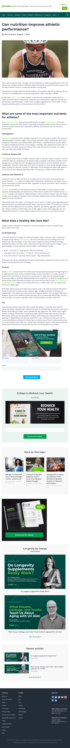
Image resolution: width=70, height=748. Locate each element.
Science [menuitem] (40, 6)
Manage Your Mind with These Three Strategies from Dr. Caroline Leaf (14, 477)
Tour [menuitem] (19, 702)
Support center (56, 720)
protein (9, 272)
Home (3, 15)
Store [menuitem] (20, 696)
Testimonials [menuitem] (22, 712)
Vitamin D (5, 190)
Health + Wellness (27, 15)
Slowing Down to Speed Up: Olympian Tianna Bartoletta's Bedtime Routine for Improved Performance (55, 479)
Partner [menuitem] (20, 715)
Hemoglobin (6, 138)
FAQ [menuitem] (3, 733)
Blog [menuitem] (50, 6)
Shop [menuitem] (64, 8)
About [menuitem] (46, 6)
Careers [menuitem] (4, 705)
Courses (10, 15)
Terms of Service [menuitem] (7, 699)
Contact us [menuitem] (63, 4)
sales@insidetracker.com (59, 711)
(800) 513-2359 (56, 713)
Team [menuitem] (3, 702)
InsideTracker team (11, 122)
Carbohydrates (25, 240)
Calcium (16, 181)
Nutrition (17, 15)
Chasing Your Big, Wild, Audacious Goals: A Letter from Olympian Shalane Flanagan (34, 478)
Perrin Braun (10, 34)
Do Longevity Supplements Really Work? (35, 591)
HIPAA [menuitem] (4, 730)
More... (55, 15)
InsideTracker (15, 97)
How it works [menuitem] (34, 6)
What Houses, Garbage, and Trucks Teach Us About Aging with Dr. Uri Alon (35, 632)
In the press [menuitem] (5, 708)
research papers (50, 122)
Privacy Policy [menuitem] (6, 712)
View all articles (34, 637)
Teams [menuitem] (20, 718)
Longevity (48, 15)
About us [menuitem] (4, 696)
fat (45, 307)
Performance (39, 15)
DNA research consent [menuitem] (8, 715)
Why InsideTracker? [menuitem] (23, 6)
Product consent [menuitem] (7, 724)
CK (3, 159)
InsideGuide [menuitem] (21, 708)
